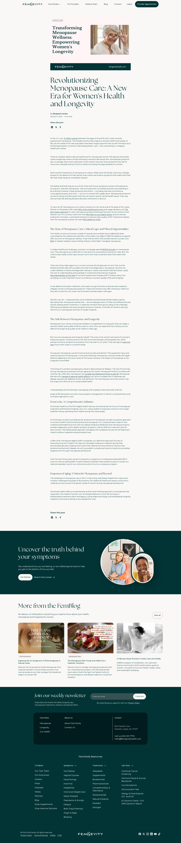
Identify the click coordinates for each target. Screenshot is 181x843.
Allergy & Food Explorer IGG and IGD (133, 795)
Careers (38, 779)
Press (37, 783)
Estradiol (97, 803)
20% (102, 236)
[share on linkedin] (52, 127)
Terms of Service (41, 835)
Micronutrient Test (130, 789)
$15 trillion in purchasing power (99, 215)
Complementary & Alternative (101, 789)
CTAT (60, 835)
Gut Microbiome (129, 785)
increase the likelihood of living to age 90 (102, 374)
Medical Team (91, 4)
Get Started (25, 577)
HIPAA (52, 835)
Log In (129, 4)
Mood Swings (70, 779)
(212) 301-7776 (127, 736)
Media (38, 792)
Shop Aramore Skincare (46, 808)
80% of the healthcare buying (90, 210)
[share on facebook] (60, 127)
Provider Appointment (146, 4)
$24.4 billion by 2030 (91, 220)
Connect (118, 4)
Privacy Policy (134, 703)
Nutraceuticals (99, 795)
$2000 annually (109, 250)
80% (52, 241)
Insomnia (68, 784)
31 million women (71, 138)
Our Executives (42, 775)
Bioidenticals (99, 779)
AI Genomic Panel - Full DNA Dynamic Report (133, 802)
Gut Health (45, 732)
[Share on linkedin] (52, 517)
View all (157, 615)
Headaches (69, 788)
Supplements (99, 775)
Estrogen (97, 807)
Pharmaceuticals (101, 784)
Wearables (98, 771)
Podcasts (39, 788)
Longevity (44, 727)
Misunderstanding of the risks (62, 275)
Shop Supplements (44, 804)
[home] (32, 4)
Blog (106, 4)
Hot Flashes (69, 771)
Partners (39, 796)
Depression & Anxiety (74, 800)
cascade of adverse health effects (76, 377)
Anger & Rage (70, 813)
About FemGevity (73, 723)
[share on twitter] (56, 127)
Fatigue (67, 804)
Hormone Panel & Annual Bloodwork (134, 779)
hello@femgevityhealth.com (128, 739)
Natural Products (101, 799)
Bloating (68, 817)
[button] (54, 4)
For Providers (73, 4)
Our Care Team (42, 771)
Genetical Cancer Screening (130, 772)
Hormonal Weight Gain (74, 792)
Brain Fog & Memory (73, 809)
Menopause (45, 723)
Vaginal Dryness (71, 775)
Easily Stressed (71, 796)
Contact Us (70, 727)
